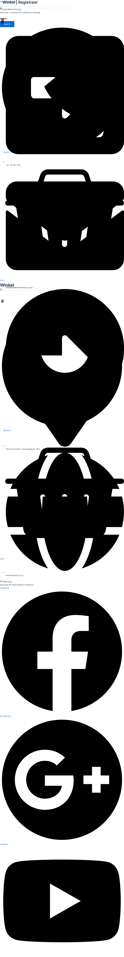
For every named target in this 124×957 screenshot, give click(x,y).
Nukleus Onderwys (8, 1)
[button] (62, 22)
